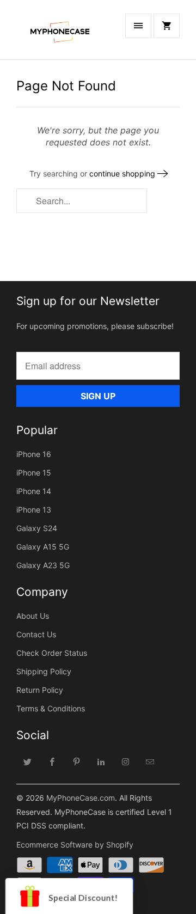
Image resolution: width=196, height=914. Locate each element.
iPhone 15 (33, 472)
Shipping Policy (43, 671)
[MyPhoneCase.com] (59, 33)
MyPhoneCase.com (80, 797)
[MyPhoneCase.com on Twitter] (27, 761)
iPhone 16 (33, 454)
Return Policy (39, 689)
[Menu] (138, 26)
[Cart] (167, 26)
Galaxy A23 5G (43, 565)
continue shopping (123, 173)
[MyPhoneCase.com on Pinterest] (76, 761)
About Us (32, 615)
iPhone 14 (33, 491)
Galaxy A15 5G (42, 546)
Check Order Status (51, 652)
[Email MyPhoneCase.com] (150, 761)
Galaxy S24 (36, 528)
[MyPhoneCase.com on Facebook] (52, 761)
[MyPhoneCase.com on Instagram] (125, 761)
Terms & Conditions (50, 708)
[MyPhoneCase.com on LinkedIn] (101, 761)
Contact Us (36, 634)
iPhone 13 (33, 509)
